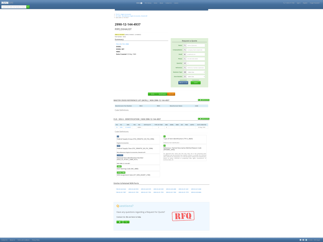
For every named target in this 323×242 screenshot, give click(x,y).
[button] (139, 3)
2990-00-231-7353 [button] (159, 192)
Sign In (298, 3)
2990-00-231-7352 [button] (146, 192)
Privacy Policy (35, 240)
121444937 (128, 127)
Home (155, 3)
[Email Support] (201, 100)
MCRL (152, 94)
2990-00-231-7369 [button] (171, 192)
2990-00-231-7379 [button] (184, 192)
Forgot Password (314, 3)
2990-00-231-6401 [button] (184, 189)
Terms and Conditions (23, 240)
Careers (176, 3)
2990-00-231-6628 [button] (196, 189)
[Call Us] (199, 100)
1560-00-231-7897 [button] (121, 192)
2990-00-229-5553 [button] (133, 189)
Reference (179, 67)
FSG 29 (118, 44)
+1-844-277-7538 (289, 3)
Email (180, 54)
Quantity (179, 63)
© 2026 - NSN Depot (314, 240)
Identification (162, 94)
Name (180, 45)
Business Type (177, 72)
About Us (12, 240)
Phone (180, 59)
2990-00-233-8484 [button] (196, 192)
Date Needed (178, 76)
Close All (171, 94)
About (161, 3)
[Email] (119, 222)
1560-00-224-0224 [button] (121, 189)
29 (117, 127)
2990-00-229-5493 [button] (159, 189)
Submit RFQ (206, 100)
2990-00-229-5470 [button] (146, 189)
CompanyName (177, 50)
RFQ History (148, 3)
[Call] (126, 222)
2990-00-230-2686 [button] (171, 189)
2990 (121, 127)
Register (305, 3)
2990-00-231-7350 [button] (133, 192)
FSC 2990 (125, 44)
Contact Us (169, 3)
